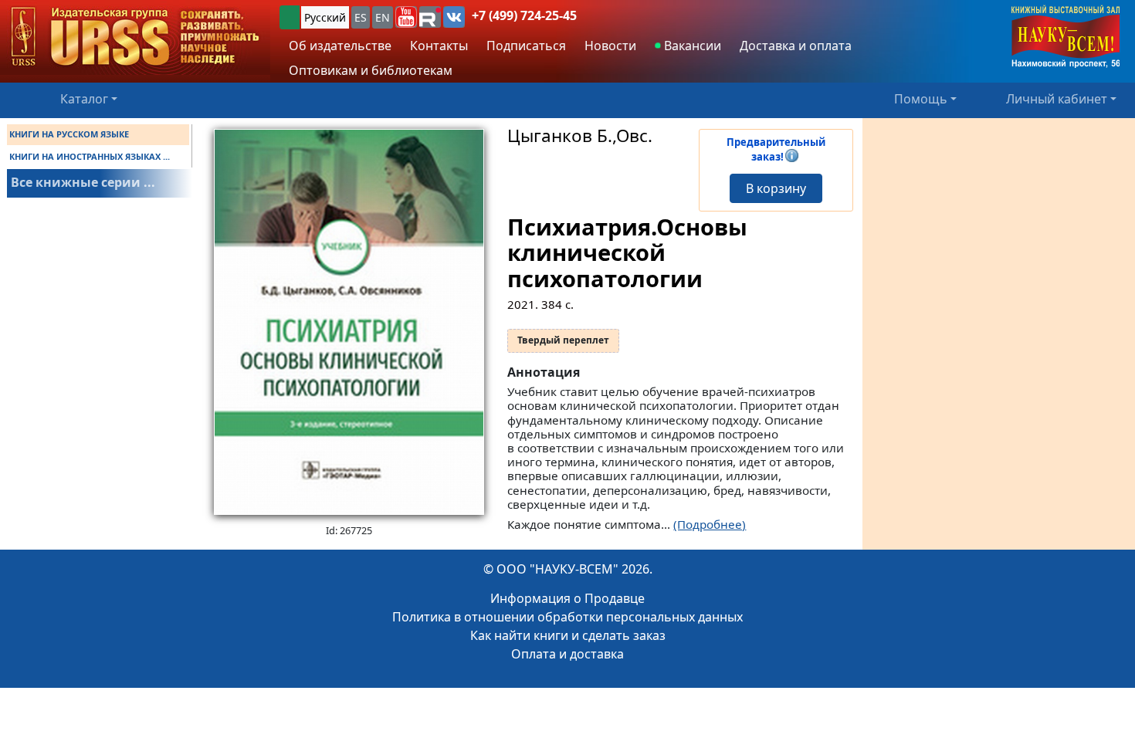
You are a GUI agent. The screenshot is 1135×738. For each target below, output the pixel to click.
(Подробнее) (709, 524)
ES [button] (360, 17)
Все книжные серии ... (83, 182)
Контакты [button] (439, 45)
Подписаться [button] (526, 45)
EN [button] (382, 17)
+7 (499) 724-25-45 (524, 15)
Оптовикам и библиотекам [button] (370, 70)
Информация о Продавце (567, 598)
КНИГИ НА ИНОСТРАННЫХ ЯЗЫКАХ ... (89, 156)
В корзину (776, 188)
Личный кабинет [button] (1056, 98)
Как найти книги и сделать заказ (568, 635)
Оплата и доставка (567, 653)
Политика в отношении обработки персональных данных (567, 616)
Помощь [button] (920, 98)
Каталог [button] (84, 98)
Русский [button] (325, 17)
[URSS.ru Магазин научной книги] (135, 37)
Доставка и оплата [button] (796, 45)
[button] (406, 17)
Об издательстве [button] (340, 45)
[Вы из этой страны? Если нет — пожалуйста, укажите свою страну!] (290, 17)
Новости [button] (610, 45)
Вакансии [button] (691, 45)
